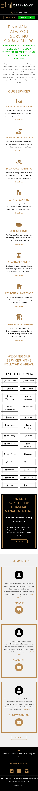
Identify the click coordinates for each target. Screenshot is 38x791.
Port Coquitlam (28, 426)
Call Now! (19, 541)
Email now (10, 17)
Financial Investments (19, 137)
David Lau (19, 660)
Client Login (26, 17)
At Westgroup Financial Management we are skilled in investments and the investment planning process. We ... (19, 146)
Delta (10, 388)
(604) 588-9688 (20, 12)
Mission (29, 436)
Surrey (10, 485)
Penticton (10, 477)
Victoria (29, 462)
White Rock (29, 380)
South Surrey (10, 380)
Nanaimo (10, 469)
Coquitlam (29, 407)
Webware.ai (25, 781)
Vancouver (29, 388)
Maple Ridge (11, 454)
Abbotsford (10, 443)
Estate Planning (19, 200)
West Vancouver (9, 397)
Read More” (27, 710)
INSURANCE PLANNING (19, 168)
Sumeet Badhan (19, 715)
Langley (29, 417)
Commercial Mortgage (19, 324)
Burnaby (10, 417)
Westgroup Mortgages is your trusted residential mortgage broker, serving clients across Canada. (19, 301)
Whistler (10, 462)
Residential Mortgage (19, 293)
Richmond (29, 485)
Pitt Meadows (28, 444)
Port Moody (10, 436)
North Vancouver (28, 397)
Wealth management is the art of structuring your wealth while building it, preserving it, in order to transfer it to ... (19, 115)
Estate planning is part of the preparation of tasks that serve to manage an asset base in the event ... (19, 208)
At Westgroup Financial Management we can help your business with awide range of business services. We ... (19, 239)
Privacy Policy (19, 785)
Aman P (19, 602)
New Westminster (10, 408)
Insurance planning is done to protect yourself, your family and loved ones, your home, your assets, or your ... (19, 177)
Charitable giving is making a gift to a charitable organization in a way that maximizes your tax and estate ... (19, 270)
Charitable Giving (19, 262)
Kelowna (29, 469)
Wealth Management (19, 106)
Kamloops (29, 477)
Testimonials (19, 561)
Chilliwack (11, 425)
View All (19, 738)
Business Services (19, 231)
